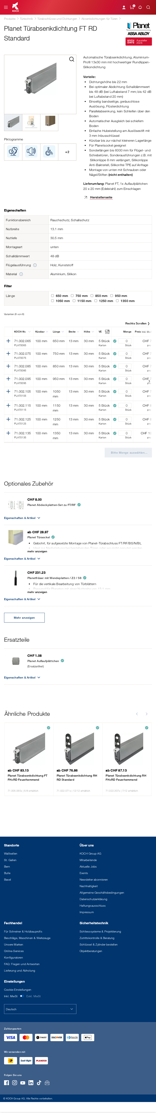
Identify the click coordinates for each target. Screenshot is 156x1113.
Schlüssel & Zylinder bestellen (99, 944)
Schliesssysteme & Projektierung (100, 931)
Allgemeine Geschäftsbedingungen (102, 892)
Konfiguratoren (13, 957)
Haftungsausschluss (93, 905)
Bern (7, 866)
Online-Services (14, 951)
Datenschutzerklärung (93, 899)
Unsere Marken (13, 944)
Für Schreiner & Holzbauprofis (23, 931)
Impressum (87, 912)
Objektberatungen (91, 951)
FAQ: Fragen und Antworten (22, 964)
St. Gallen (10, 860)
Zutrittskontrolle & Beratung (97, 938)
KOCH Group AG (90, 853)
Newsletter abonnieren (94, 879)
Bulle (7, 873)
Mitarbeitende (88, 860)
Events (84, 873)
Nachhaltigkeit (89, 886)
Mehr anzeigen (24, 617)
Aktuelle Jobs (88, 866)
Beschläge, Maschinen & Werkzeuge (27, 938)
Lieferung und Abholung (19, 970)
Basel (7, 879)
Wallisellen (10, 853)
